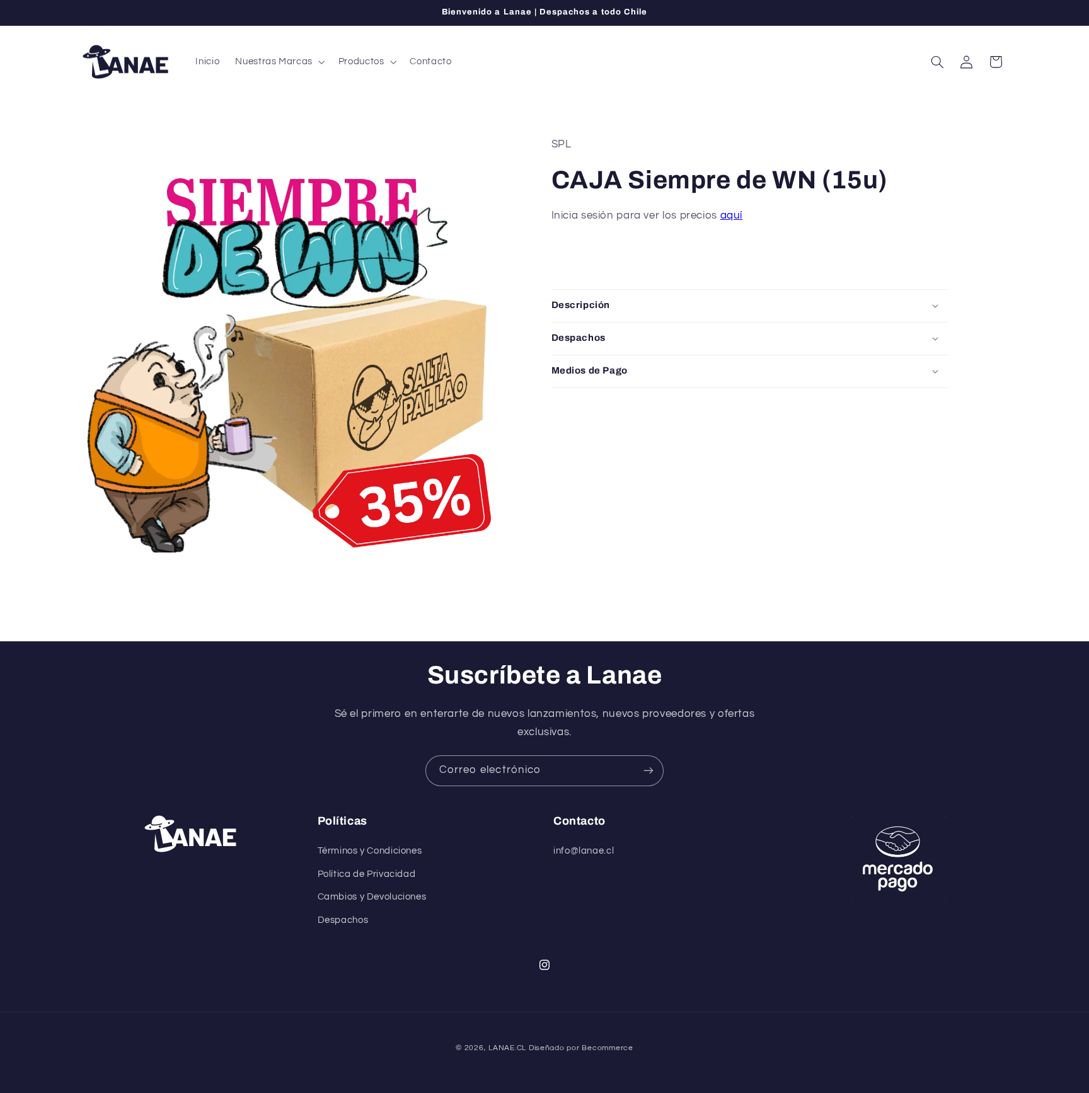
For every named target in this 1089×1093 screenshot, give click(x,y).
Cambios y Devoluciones (372, 896)
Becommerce (607, 1047)
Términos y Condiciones (370, 851)
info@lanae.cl (583, 851)
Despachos (343, 920)
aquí (731, 215)
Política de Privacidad (367, 874)
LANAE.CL (507, 1047)
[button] (279, 62)
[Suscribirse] (648, 770)
